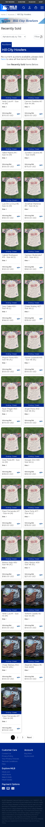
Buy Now (28, 753)
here (3, 59)
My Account (29, 756)
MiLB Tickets (7, 780)
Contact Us (6, 753)
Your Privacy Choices (10, 759)
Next (29, 737)
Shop (40, 2)
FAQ (4, 764)
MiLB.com (32, 2)
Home (3, 14)
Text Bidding (10, 2)
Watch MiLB (7, 777)
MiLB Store (6, 774)
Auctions (11, 14)
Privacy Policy (7, 756)
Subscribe (21, 2)
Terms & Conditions (9, 761)
